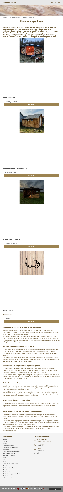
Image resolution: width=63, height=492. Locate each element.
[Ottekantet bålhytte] (31, 208)
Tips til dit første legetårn (10, 470)
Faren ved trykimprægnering (11, 451)
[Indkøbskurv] (55, 2)
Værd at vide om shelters (10, 464)
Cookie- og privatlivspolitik (10, 447)
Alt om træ (6, 449)
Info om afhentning (8, 478)
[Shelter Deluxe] (31, 66)
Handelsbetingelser (8, 445)
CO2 (4, 458)
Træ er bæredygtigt (9, 454)
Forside (5, 439)
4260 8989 (40, 446)
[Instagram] (38, 454)
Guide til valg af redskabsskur (11, 472)
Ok (55, 489)
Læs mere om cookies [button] (16, 490)
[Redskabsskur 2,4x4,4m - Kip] (31, 137)
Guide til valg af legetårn (10, 468)
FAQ (4, 460)
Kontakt (5, 443)
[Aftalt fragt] (31, 279)
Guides (5, 462)
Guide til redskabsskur (9, 476)
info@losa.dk (40, 450)
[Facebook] (35, 454)
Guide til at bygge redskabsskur (12, 474)
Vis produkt (31, 104)
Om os (5, 441)
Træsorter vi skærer (9, 456)
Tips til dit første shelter (10, 466)
